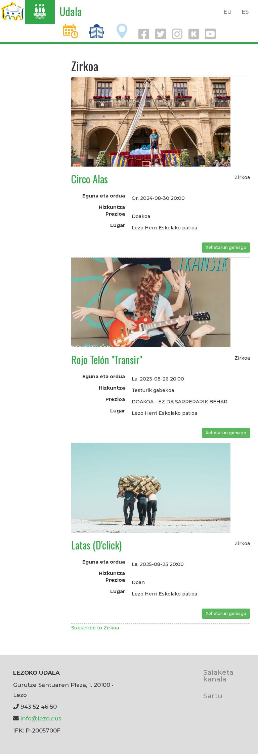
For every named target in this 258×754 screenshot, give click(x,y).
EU (227, 11)
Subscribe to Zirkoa (95, 628)
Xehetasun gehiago (226, 247)
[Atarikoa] (12, 11)
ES (245, 11)
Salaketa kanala (218, 675)
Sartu (212, 696)
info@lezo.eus (40, 718)
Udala (70, 11)
